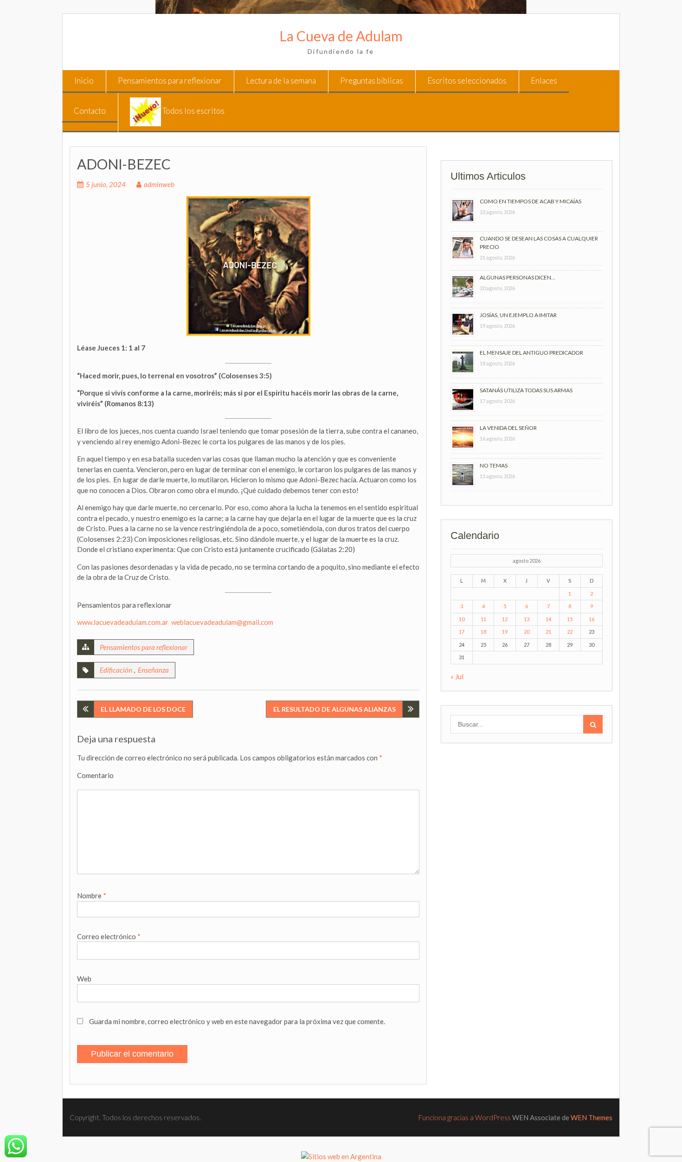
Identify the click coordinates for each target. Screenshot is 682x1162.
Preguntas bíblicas (371, 80)
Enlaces (544, 80)
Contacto (90, 111)
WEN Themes (591, 1117)
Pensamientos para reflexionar (170, 80)
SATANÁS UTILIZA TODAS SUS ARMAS (526, 390)
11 (483, 619)
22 (570, 632)
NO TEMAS (494, 465)
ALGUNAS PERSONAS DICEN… (517, 277)
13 (526, 619)
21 (548, 632)
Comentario (95, 775)
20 (526, 632)
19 (505, 632)
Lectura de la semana (281, 80)
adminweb (159, 184)
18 (483, 632)
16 (591, 619)
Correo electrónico (109, 936)
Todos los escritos (193, 111)
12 (505, 619)
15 (570, 619)
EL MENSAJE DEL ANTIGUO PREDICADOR (531, 352)
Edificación (116, 670)
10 (461, 619)
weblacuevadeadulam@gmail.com (222, 622)
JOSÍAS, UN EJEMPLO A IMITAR (518, 315)
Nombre (91, 895)
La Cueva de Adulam (341, 35)
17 (461, 632)
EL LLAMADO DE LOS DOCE (143, 709)
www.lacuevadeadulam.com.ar (122, 622)
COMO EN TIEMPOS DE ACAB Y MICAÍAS (530, 201)
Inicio (84, 80)
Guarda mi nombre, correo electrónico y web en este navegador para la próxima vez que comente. (237, 1021)
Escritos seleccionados (467, 80)
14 (548, 619)
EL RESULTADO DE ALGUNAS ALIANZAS (334, 709)
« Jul (456, 676)
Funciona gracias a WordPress (464, 1117)
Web (84, 978)
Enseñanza (153, 670)
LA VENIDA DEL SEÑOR (508, 427)
